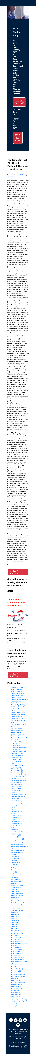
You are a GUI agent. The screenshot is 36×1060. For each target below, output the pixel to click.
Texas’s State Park (18, 969)
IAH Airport (15, 809)
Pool (13, 868)
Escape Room (16, 757)
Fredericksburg (16, 767)
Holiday (14, 792)
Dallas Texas (16, 742)
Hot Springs (15, 798)
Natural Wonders (17, 850)
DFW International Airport (19, 747)
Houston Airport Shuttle (19, 804)
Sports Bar (15, 914)
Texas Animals (16, 938)
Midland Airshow (17, 831)
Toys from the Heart (18, 982)
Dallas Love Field (17, 736)
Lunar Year (15, 825)
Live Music (15, 821)
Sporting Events (17, 910)
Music (14, 841)
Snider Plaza (15, 899)
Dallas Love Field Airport (19, 738)
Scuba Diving (16, 887)
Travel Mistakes (16, 984)
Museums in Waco (17, 839)
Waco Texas (15, 992)
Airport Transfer (16, 691)
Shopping (15, 891)
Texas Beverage (17, 941)
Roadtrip (15, 877)
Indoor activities (16, 811)
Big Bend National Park (19, 712)
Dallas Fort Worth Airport (19, 734)
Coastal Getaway (17, 730)
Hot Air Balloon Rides (18, 796)
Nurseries (15, 856)
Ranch (14, 872)
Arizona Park (16, 697)
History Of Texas (17, 788)
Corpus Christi (16, 732)
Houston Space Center (18, 806)
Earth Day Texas (17, 755)
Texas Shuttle (11, 176)
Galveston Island (17, 771)
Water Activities (16, 994)
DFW (14, 743)
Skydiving (15, 897)
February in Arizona (18, 759)
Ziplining (14, 1005)
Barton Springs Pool (18, 705)
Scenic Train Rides (17, 885)
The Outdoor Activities (18, 974)
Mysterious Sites (17, 842)
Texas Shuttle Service (19, 957)
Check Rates (14, 572)
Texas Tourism (16, 965)
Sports (14, 912)
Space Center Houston (18, 907)
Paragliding (15, 862)
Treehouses (16, 986)
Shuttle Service (17, 895)
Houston (15, 800)
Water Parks (15, 996)
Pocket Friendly (16, 866)
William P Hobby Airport (19, 1000)
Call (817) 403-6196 (18, 1042)
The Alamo (15, 972)
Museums (15, 837)
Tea (13, 932)
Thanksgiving (16, 971)
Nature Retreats (17, 852)
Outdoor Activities (17, 858)
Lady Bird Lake (16, 817)
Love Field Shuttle (17, 823)
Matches (14, 829)
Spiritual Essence (17, 908)
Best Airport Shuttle (17, 707)
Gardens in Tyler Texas (19, 775)
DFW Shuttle (15, 749)
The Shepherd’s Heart (18, 976)
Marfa (14, 827)
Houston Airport (16, 802)
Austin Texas (16, 701)
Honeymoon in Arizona (18, 794)
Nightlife (14, 854)
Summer (15, 922)
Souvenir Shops (16, 905)
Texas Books (15, 945)
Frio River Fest (16, 769)
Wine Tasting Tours (17, 1002)
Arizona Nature (17, 695)
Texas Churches (17, 951)
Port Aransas (16, 870)
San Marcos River (17, 881)
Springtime (15, 916)
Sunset (14, 926)
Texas (14, 936)
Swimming (15, 930)
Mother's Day (16, 835)
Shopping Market (17, 893)
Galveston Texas (17, 773)
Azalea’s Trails (16, 703)
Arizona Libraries (17, 693)
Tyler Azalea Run (17, 988)
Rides (13, 875)
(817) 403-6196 (18, 138)
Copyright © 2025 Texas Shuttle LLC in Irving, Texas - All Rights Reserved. (18, 1031)
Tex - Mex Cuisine (17, 934)
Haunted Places (16, 784)
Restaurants (16, 874)
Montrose (15, 833)
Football (14, 763)
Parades (14, 860)
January (14, 813)
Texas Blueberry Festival (19, 943)
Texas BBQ (15, 939)
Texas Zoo (15, 967)
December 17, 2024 (19, 175)
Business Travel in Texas (19, 714)
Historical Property (17, 786)
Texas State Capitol (17, 959)
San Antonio (16, 879)
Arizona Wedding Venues (19, 699)
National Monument (18, 844)
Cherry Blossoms (17, 728)
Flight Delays (16, 761)
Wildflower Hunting (17, 998)
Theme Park (15, 980)
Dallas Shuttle (16, 740)
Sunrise (14, 924)
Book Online (19, 102)
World (14, 1004)
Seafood (14, 889)
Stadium (14, 918)
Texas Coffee (16, 953)
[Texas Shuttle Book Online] (18, 18)
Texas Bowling (16, 947)
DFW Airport (15, 745)
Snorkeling (15, 901)
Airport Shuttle (17, 689)
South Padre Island (17, 903)
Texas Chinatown (17, 949)
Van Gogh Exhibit (17, 990)
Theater (14, 978)
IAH (13, 808)
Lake (13, 819)
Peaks (14, 864)
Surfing (14, 928)
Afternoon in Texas (17, 687)
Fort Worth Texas (17, 765)
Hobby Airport (16, 790)
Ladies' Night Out (17, 815)
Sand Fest (15, 883)
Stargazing (15, 920)
